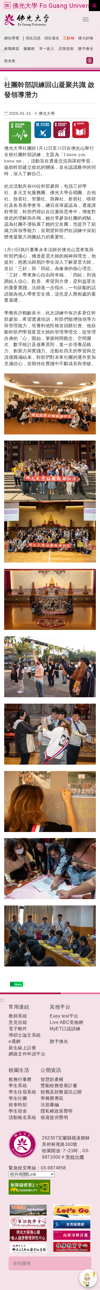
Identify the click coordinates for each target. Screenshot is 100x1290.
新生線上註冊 (22, 1047)
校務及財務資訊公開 (61, 1092)
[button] (85, 19)
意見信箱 (18, 1022)
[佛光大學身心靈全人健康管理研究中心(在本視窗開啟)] (28, 1234)
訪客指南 (66, 49)
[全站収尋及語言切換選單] (7, 5)
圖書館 (29, 49)
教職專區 (11, 49)
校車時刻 (18, 1104)
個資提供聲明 (54, 1117)
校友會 (10, 61)
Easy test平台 (64, 1016)
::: (3, 50)
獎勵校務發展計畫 (59, 1085)
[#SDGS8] (61, 129)
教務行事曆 (20, 1079)
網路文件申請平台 (27, 1054)
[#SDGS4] (80, 129)
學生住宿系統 (22, 1092)
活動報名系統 (22, 1117)
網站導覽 (11, 38)
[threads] (91, 61)
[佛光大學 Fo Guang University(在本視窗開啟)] (41, 20)
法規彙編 (50, 1104)
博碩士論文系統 (25, 1035)
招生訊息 (33, 38)
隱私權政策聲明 (57, 1111)
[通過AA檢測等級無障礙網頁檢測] (50, 1187)
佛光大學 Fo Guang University (55, 5)
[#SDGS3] (21, 132)
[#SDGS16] (42, 129)
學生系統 (18, 1085)
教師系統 (18, 1016)
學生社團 (18, 1098)
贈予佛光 (85, 49)
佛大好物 (85, 38)
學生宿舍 (18, 1111)
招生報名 (51, 38)
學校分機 (75, 1157)
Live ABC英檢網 (66, 1022)
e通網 (15, 1041)
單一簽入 (46, 49)
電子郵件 (18, 1028)
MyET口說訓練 (65, 1028)
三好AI (68, 38)
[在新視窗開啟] (28, 1209)
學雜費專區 (52, 1098)
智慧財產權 (52, 1079)
